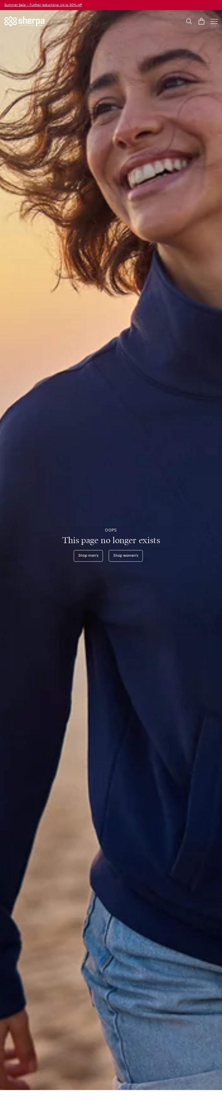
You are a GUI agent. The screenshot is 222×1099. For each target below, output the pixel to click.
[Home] (24, 21)
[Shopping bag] (201, 21)
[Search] (189, 21)
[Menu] (214, 21)
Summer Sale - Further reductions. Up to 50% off (43, 5)
